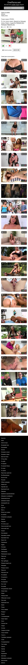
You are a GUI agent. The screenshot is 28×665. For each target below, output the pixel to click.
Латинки (3, 547)
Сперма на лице (5, 630)
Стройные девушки (6, 637)
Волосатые (4, 477)
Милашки (3, 565)
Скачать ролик (11, 50)
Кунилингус (4, 542)
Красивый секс (5, 537)
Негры (2, 593)
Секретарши (4, 618)
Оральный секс (5, 602)
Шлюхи (3, 662)
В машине (3, 463)
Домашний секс (5, 503)
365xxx (3, 14)
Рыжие (3, 614)
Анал (2, 440)
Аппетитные (4, 442)
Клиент (3, 530)
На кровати (4, 577)
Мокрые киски (5, 568)
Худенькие (4, 653)
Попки (3, 607)
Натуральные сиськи (6, 588)
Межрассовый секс (6, 563)
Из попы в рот (5, 524)
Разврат (3, 612)
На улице (3, 586)
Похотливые (4, 609)
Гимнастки (4, 484)
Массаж (3, 558)
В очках (3, 468)
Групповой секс (5, 489)
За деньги (3, 514)
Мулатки (3, 570)
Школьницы (4, 660)
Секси (2, 621)
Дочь (2, 505)
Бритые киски (4, 456)
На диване (4, 574)
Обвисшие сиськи (5, 598)
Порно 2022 (4, 15)
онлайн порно (15, 4)
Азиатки (3, 438)
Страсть (3, 635)
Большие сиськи (5, 452)
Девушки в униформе (7, 496)
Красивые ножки (5, 535)
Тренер (3, 649)
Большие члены (5, 454)
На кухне (3, 579)
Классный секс (5, 528)
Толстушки (4, 644)
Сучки (2, 639)
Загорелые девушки (6, 517)
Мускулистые (4, 572)
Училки (3, 651)
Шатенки (3, 656)
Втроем (3, 480)
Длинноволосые (5, 498)
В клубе (3, 461)
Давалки (3, 491)
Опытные (3, 600)
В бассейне (4, 459)
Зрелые (3, 519)
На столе (3, 584)
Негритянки (4, 591)
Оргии (2, 605)
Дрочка (3, 507)
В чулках (3, 470)
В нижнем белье (5, 466)
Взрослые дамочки (6, 473)
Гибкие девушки (5, 482)
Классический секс (6, 526)
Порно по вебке (5, 12)
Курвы (3, 544)
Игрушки (3, 521)
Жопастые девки (5, 512)
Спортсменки (4, 632)
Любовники (4, 551)
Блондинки (4, 447)
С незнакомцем (5, 616)
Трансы (3, 646)
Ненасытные (4, 595)
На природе (4, 581)
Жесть (2, 510)
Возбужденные (5, 475)
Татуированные (5, 642)
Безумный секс (5, 445)
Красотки (3, 540)
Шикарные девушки (6, 658)
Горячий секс (4, 486)
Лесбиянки (4, 549)
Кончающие (4, 533)
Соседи (3, 628)
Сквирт (3, 625)
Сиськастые (4, 623)
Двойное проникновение (7, 493)
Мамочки (3, 556)
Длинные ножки (5, 500)
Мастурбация (4, 561)
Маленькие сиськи (6, 554)
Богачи (3, 449)
